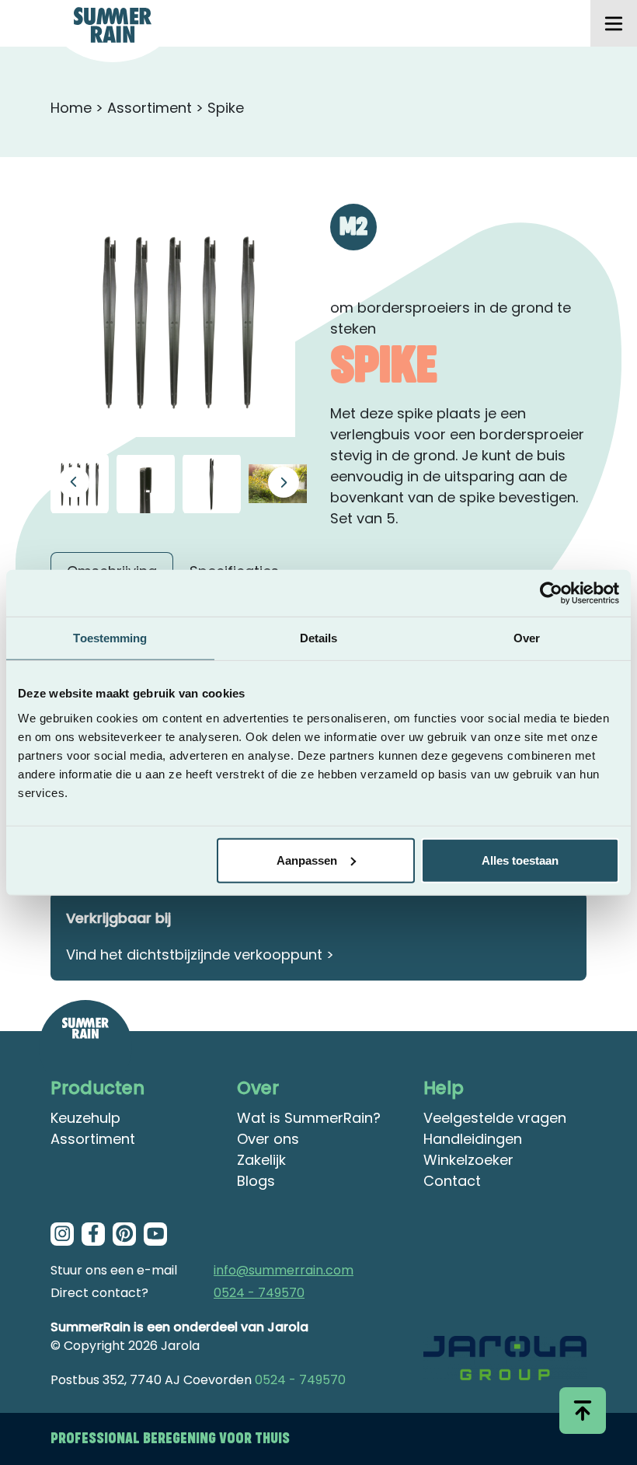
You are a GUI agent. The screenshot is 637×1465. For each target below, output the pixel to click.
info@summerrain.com (283, 1270)
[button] (283, 482)
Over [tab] (526, 638)
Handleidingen (472, 1139)
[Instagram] (62, 1234)
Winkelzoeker (468, 1160)
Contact (452, 1181)
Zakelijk (261, 1160)
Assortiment (149, 107)
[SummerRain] (85, 1046)
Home (71, 107)
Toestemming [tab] (110, 638)
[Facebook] (93, 1234)
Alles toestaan (520, 859)
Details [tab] (319, 638)
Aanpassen (307, 859)
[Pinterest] (124, 1234)
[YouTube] (155, 1234)
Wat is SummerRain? (309, 1118)
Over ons (268, 1139)
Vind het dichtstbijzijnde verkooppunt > (200, 954)
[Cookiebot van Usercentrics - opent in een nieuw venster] (551, 593)
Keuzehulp (85, 1118)
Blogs (256, 1181)
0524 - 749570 (259, 1293)
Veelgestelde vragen (494, 1118)
